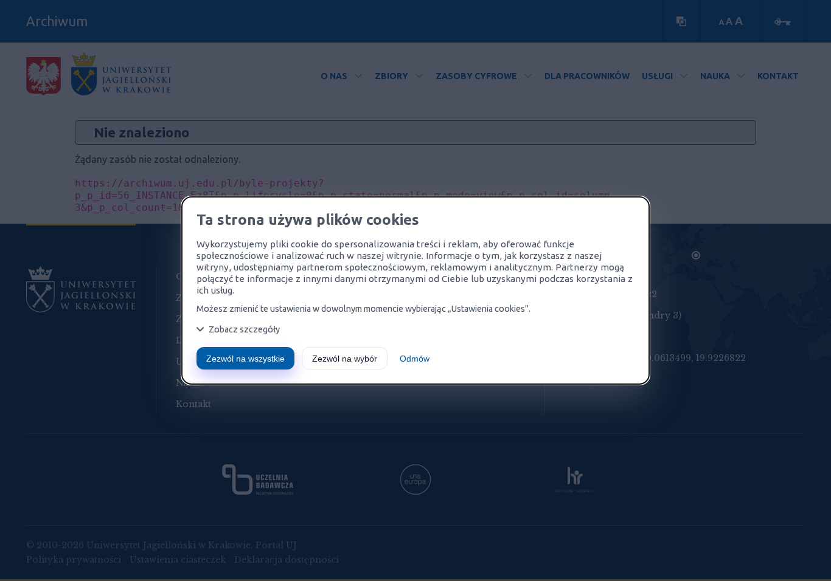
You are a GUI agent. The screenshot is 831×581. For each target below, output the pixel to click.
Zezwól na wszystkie (245, 358)
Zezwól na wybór (344, 358)
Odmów (414, 358)
